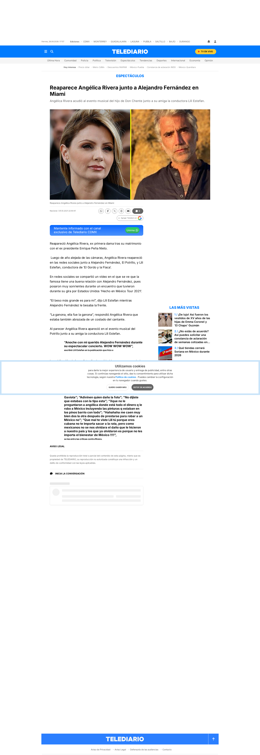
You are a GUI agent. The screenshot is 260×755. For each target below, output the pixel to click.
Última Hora (53, 60)
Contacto (167, 749)
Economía (195, 60)
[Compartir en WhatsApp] (101, 211)
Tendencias (146, 60)
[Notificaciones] (208, 41)
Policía (84, 60)
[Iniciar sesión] (215, 41)
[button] (130, 218)
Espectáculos (128, 60)
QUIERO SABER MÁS (118, 387)
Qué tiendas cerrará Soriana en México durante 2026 (192, 351)
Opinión (209, 60)
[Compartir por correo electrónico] (128, 211)
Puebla (147, 41)
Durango (184, 41)
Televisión (110, 60)
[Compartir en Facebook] (107, 211)
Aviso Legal (120, 749)
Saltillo (160, 41)
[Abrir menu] (45, 51)
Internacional (178, 60)
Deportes (162, 60)
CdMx (86, 41)
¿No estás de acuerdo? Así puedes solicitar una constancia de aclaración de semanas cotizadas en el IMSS (191, 338)
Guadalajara (119, 41)
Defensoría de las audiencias (144, 749)
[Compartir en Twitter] (114, 211)
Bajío (172, 41)
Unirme (131, 230)
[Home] (130, 51)
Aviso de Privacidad (100, 749)
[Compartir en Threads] (121, 211)
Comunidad (70, 60)
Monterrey (100, 41)
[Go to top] (213, 739)
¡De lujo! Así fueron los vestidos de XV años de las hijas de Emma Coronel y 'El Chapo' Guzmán (192, 320)
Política (97, 60)
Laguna (134, 41)
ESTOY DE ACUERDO (142, 387)
